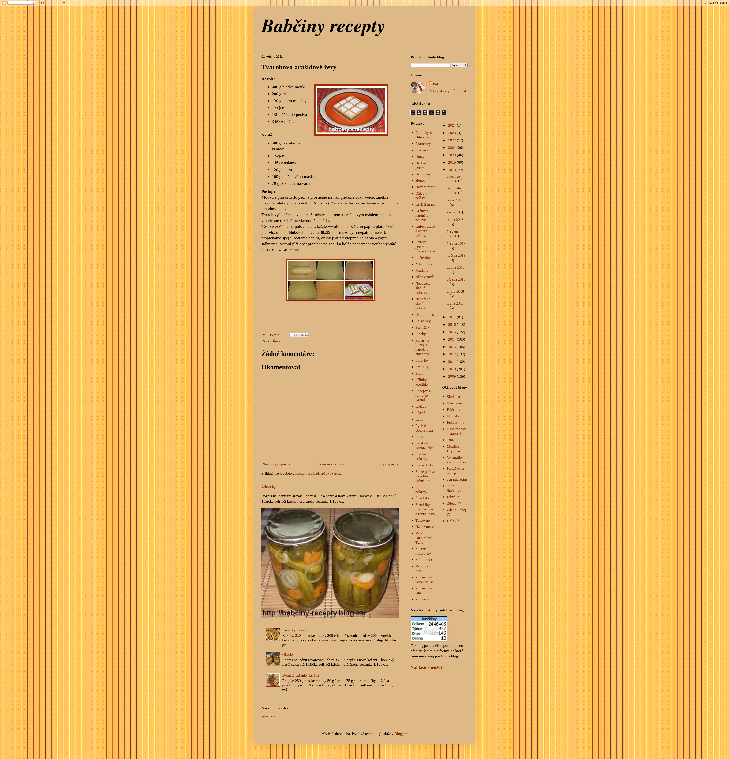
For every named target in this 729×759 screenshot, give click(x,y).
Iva (435, 84)
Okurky (268, 486)
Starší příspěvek (385, 464)
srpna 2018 (455, 219)
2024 (452, 125)
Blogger (400, 733)
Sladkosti (454, 396)
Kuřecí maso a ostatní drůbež (425, 230)
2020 (452, 155)
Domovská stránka (332, 464)
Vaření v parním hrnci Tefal (425, 537)
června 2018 (456, 243)
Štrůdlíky (422, 498)
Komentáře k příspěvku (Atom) (319, 473)
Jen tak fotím (457, 479)
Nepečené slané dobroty (422, 303)
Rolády (420, 406)
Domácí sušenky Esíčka (300, 675)
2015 (452, 332)
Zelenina (422, 599)
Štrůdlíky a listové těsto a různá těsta (425, 509)
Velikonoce (424, 560)
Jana (450, 440)
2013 (452, 347)
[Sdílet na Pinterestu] (306, 335)
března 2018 (456, 279)
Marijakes (454, 403)
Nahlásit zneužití (426, 667)
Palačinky (423, 321)
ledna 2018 (455, 303)
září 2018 (454, 212)
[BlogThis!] (295, 335)
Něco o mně (424, 277)
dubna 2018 (456, 267)
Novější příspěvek (276, 464)
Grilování (422, 174)
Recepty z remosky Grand (423, 395)
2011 (452, 361)
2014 (452, 339)
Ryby (419, 419)
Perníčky (422, 327)
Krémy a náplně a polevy (422, 215)
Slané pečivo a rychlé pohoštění (425, 476)
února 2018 (455, 291)
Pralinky (421, 367)
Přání (419, 373)
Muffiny (421, 270)
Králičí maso (425, 204)
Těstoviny (423, 520)
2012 (452, 354)
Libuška (453, 497)
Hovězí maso (425, 187)
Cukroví (421, 150)
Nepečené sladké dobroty (422, 287)
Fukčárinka (455, 422)
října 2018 (454, 200)
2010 (452, 369)
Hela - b (453, 521)
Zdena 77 (454, 503)
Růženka (453, 409)
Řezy (276, 341)
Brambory (423, 143)
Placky (420, 334)
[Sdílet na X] (299, 335)
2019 (452, 162)
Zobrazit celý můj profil (447, 91)
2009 (452, 376)
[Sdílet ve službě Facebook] (303, 335)
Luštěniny (423, 257)
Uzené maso (424, 527)
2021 (452, 147)
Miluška (453, 416)
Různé (420, 413)
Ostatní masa (425, 314)
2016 (452, 324)
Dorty (419, 156)
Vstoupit (268, 717)
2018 (452, 170)
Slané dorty (424, 465)
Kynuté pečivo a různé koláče (425, 246)
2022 (452, 140)
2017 (452, 317)
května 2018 (456, 255)
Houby (420, 180)
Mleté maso (424, 264)
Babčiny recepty (323, 25)
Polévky (421, 360)
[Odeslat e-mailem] (292, 335)
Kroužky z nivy (294, 630)
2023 (452, 133)
